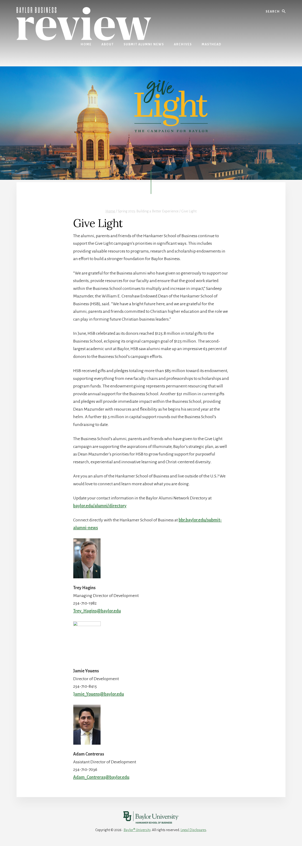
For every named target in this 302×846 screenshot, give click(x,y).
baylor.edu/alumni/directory (99, 505)
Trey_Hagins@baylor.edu (97, 611)
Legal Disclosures (193, 830)
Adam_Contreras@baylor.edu (101, 777)
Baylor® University (137, 830)
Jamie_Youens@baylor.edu (98, 694)
